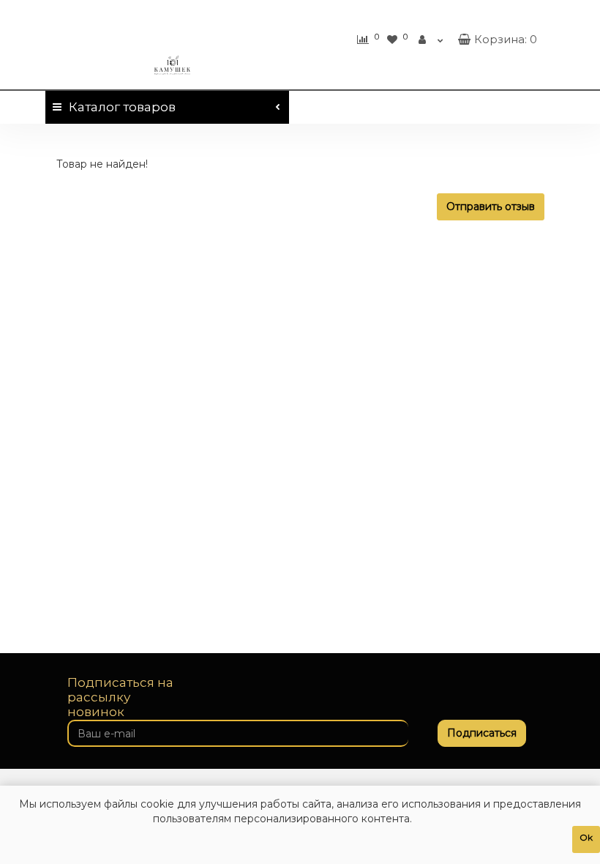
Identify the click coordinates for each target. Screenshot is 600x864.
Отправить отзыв (490, 206)
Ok (586, 837)
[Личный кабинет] (431, 39)
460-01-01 (496, 13)
